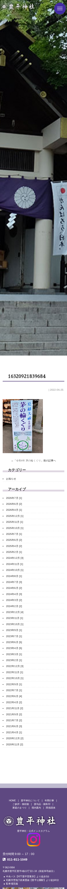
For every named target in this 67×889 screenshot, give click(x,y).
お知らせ (11, 478)
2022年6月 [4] (14, 696)
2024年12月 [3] (14, 557)
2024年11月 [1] (14, 564)
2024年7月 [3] (14, 582)
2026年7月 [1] (14, 498)
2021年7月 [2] (14, 720)
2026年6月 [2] (14, 503)
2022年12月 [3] (14, 666)
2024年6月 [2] (14, 588)
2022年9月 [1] (14, 684)
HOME (12, 800)
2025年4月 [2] (14, 546)
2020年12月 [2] (14, 738)
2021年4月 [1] (14, 732)
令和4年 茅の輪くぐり (28, 460)
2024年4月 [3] (14, 594)
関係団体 (50, 808)
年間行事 (49, 800)
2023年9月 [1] (14, 630)
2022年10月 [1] (14, 678)
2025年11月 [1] (14, 521)
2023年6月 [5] (14, 642)
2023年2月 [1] (14, 660)
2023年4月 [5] (14, 648)
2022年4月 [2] (14, 702)
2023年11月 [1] (14, 618)
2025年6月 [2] (14, 539)
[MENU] (60, 8)
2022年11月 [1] (14, 672)
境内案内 (36, 808)
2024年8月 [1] (14, 576)
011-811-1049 (17, 859)
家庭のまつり (20, 808)
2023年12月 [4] (14, 612)
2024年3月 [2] (14, 600)
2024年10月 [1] (14, 570)
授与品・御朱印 (42, 804)
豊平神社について (30, 800)
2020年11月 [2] (14, 744)
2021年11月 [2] (14, 708)
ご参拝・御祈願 (21, 804)
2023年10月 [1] (14, 624)
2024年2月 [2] (14, 606)
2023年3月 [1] (14, 654)
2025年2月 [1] (14, 552)
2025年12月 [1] (14, 516)
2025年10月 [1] (14, 528)
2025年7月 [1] (14, 534)
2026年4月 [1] (14, 509)
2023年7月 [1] (14, 636)
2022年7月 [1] (14, 690)
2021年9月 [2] (14, 714)
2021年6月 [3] (14, 726)
